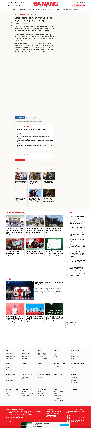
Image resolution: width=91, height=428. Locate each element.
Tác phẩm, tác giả (74, 356)
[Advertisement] (34, 63)
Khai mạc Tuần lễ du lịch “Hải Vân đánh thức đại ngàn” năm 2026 (49, 283)
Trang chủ (17, 14)
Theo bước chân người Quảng (72, 9)
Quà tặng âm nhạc (58, 398)
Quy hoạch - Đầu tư (42, 353)
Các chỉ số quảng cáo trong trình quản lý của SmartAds (54, 252)
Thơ (71, 353)
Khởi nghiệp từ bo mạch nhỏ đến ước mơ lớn (27, 133)
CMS (75, 426)
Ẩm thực (56, 353)
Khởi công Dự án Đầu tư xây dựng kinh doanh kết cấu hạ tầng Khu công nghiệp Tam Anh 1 (34, 319)
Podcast (56, 389)
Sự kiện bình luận (42, 389)
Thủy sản (7, 393)
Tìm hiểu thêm (64, 424)
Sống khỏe (8, 367)
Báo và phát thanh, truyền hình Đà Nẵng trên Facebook (76, 418)
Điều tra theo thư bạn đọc (27, 378)
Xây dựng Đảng (9, 353)
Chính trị (14, 9)
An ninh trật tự (34, 14)
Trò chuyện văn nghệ (58, 400)
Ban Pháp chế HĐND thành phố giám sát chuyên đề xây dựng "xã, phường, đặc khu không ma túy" (14, 231)
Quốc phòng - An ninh (24, 14)
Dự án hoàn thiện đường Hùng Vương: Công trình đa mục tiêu (31, 129)
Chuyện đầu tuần (41, 391)
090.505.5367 (76, 5)
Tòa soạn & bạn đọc (27, 374)
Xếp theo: (41, 163)
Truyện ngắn (73, 354)
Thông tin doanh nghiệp (44, 374)
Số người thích (51, 163)
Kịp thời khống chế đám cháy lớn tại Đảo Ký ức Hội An (54, 230)
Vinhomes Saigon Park (71, 324)
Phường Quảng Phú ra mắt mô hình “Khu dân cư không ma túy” (77, 261)
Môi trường (8, 366)
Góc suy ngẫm (41, 393)
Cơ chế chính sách (25, 395)
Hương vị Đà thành (74, 382)
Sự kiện (55, 356)
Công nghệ (56, 366)
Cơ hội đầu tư (25, 389)
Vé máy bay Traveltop (71, 322)
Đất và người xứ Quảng (59, 391)
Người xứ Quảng (74, 367)
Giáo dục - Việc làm (26, 353)
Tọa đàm (72, 385)
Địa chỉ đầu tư (24, 391)
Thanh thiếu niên (25, 358)
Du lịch (24, 9)
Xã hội (17, 9)
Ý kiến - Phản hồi (25, 377)
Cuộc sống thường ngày (10, 371)
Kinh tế (21, 9)
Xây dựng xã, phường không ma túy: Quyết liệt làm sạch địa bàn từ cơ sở (77, 246)
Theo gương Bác (9, 354)
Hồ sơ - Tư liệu (73, 366)
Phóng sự (73, 378)
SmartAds (39, 426)
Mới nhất (19, 5)
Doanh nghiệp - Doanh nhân (27, 393)
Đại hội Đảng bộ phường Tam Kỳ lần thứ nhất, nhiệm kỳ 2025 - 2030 (33, 136)
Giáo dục (29, 9)
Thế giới (53, 9)
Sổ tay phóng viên (42, 395)
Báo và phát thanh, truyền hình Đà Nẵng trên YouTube (76, 421)
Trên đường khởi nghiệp (59, 402)
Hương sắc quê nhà (58, 396)
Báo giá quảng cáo (51, 416)
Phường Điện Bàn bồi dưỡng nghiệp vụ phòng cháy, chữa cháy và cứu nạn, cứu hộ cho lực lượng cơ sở (34, 231)
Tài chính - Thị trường (42, 358)
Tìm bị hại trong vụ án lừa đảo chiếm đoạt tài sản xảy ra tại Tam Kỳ (29, 121)
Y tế (41, 9)
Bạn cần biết (40, 377)
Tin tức (55, 393)
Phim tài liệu (73, 380)
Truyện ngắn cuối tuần (59, 395)
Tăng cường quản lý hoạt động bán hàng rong (77, 228)
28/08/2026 (10, 5)
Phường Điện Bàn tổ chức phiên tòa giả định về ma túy (34, 252)
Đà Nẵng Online (72, 415)
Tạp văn (72, 358)
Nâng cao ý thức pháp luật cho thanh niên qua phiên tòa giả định (14, 253)
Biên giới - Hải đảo (9, 380)
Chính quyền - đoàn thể (10, 356)
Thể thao (49, 9)
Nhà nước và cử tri (9, 358)
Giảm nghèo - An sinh (26, 356)
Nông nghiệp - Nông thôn (12, 389)
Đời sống (45, 9)
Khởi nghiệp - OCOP (42, 354)
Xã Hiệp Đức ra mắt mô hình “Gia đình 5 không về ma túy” (76, 217)
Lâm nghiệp (8, 395)
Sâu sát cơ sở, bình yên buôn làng (76, 240)
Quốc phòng (8, 378)
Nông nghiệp (8, 391)
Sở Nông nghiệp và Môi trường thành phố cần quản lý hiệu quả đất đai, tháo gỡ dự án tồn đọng (14, 319)
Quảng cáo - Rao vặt (59, 374)
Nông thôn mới (9, 396)
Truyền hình (73, 374)
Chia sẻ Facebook (20, 117)
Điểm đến (56, 354)
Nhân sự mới (8, 359)
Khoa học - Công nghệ (60, 9)
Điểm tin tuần (73, 384)
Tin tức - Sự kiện (74, 377)
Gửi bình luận (19, 159)
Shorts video (74, 389)
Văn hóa (72, 359)
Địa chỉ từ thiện (9, 369)
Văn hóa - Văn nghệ (36, 9)
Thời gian (46, 163)
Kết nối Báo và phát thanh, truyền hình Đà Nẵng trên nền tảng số (75, 411)
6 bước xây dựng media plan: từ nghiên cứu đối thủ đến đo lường (54, 318)
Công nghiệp (40, 356)
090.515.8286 (82, 5)
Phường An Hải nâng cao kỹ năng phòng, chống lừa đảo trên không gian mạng (76, 268)
